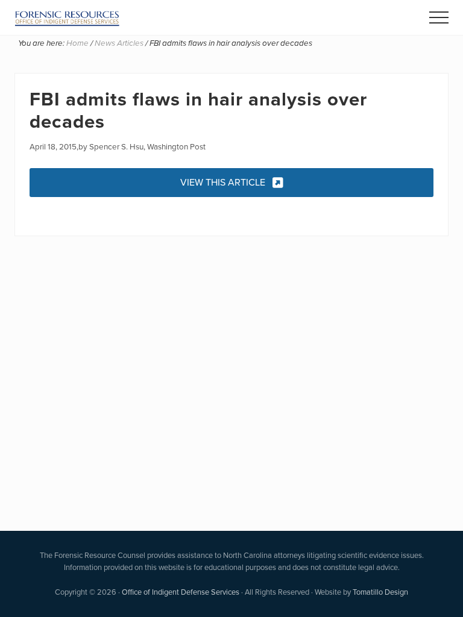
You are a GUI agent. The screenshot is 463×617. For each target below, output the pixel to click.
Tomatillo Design (380, 592)
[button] (439, 17)
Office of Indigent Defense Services (180, 592)
